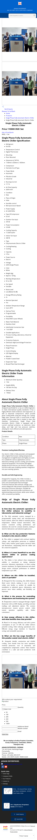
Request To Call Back (8, 111)
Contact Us (6, 781)
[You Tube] (5, 768)
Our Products (7, 778)
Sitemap (5, 784)
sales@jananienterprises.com (12, 764)
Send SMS (20, 819)
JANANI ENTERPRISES (20, 9)
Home (8, 113)
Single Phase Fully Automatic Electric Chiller (20, 118)
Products (9, 116)
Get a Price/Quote (8, 132)
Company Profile (7, 776)
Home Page (6, 773)
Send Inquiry (8, 109)
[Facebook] (2, 768)
